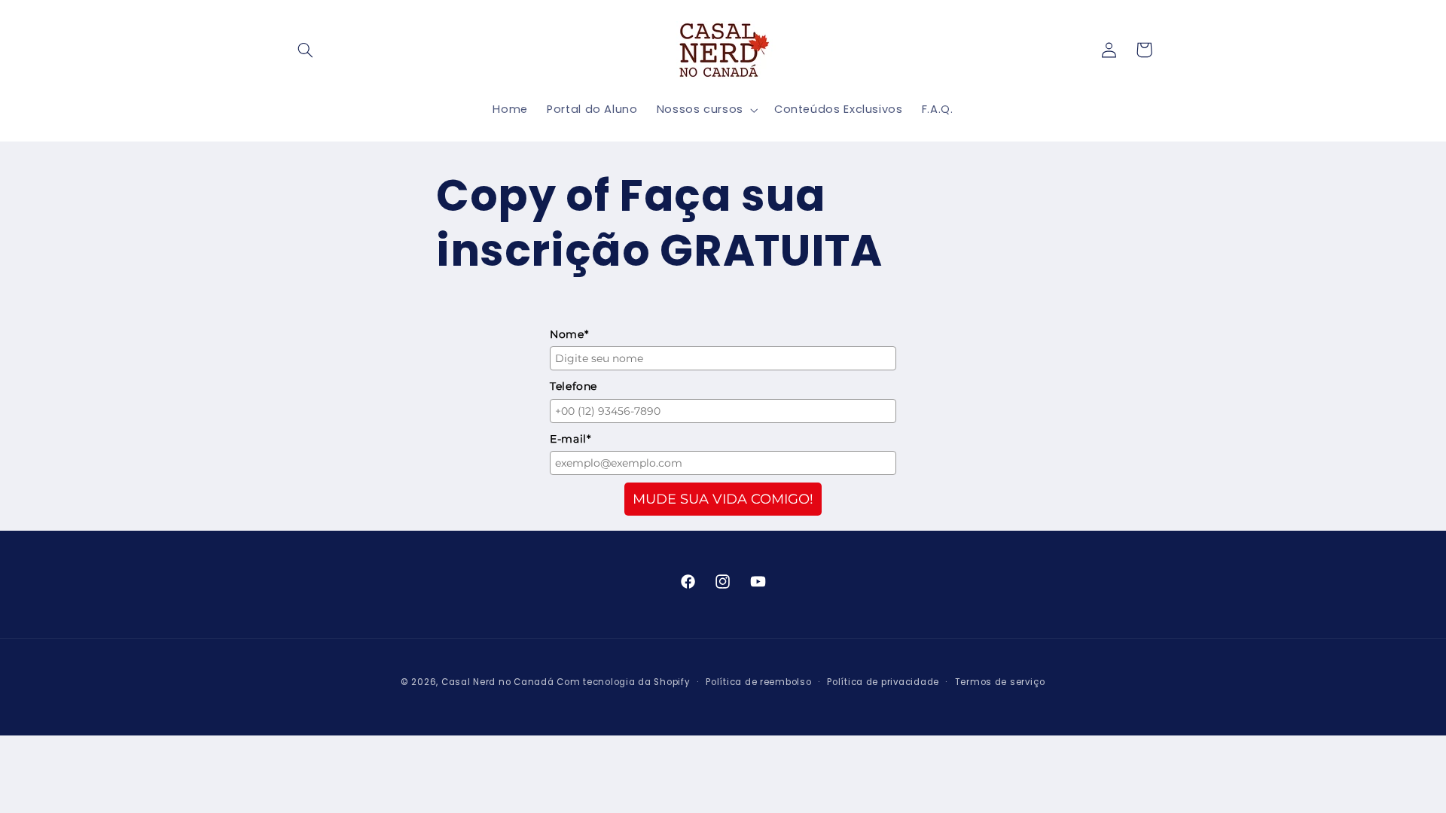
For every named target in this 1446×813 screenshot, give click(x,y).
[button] (305, 49)
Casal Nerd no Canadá (497, 682)
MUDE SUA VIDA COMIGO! (723, 499)
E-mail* (570, 439)
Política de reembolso (758, 682)
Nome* (569, 334)
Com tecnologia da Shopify (623, 682)
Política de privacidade (883, 682)
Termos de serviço (1000, 682)
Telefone (573, 386)
